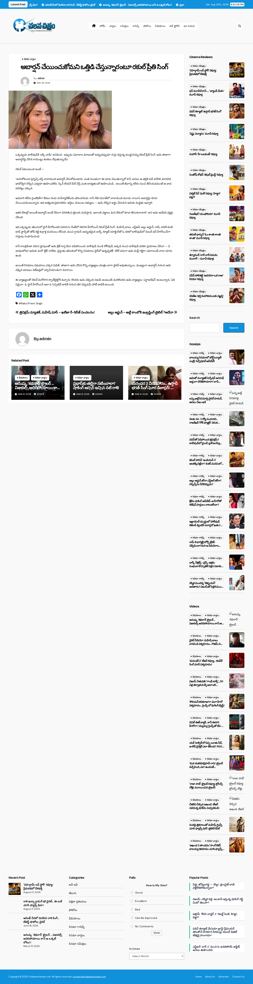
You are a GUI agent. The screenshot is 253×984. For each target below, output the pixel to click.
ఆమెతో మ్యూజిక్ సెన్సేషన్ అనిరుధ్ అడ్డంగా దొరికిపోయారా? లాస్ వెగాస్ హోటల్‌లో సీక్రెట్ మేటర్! (206, 381)
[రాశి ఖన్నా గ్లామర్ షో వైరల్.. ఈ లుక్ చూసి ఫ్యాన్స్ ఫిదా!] (15, 906)
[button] (239, 26)
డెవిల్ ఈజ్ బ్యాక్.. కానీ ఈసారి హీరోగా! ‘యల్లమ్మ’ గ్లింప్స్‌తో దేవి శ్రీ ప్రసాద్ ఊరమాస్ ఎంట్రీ (206, 726)
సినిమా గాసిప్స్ (198, 353)
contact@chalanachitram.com (89, 976)
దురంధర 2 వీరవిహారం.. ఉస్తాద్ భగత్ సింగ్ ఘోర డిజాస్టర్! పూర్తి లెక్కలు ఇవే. (155, 387)
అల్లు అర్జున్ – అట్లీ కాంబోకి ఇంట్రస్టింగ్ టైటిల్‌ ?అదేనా (141, 312)
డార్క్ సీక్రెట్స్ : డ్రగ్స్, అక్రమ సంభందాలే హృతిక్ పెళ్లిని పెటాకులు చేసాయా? (206, 566)
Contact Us (238, 976)
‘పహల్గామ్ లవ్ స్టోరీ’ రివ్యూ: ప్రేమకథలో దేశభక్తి (202, 72)
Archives (134, 949)
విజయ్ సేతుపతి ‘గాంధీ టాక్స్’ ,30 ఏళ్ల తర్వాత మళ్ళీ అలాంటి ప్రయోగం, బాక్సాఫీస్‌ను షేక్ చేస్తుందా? (206, 687)
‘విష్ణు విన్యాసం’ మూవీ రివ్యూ (203, 133)
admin (41, 78)
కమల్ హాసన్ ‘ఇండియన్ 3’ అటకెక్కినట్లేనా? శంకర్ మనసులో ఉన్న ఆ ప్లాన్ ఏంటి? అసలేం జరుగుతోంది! (205, 465)
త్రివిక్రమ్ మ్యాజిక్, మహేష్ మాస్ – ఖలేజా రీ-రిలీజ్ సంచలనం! (56, 312)
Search (194, 318)
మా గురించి (189, 26)
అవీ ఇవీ (73, 884)
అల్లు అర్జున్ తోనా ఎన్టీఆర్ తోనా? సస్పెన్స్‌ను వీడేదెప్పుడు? (205, 482)
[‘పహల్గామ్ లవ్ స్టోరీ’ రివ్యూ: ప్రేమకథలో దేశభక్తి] (15, 889)
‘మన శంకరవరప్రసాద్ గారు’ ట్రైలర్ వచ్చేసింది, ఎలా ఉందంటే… (206, 765)
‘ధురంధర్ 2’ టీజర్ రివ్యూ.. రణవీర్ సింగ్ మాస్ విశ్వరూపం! (205, 662)
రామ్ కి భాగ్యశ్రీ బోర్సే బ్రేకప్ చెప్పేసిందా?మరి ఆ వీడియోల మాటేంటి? (203, 545)
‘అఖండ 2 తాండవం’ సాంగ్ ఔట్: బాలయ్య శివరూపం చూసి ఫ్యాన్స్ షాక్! (205, 849)
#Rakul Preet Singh (31, 303)
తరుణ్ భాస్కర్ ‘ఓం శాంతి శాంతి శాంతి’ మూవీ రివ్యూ (205, 236)
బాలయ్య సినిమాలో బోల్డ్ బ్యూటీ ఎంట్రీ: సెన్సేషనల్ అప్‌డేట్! (205, 359)
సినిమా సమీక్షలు (199, 66)
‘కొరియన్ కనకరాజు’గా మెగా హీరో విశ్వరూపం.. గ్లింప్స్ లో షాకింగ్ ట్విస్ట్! (206, 703)
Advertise (223, 976)
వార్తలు (112, 26)
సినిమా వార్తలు (30, 59)
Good (139, 892)
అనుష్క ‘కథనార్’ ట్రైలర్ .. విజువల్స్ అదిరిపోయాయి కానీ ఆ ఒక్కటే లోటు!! (37, 387)
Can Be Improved (146, 918)
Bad (137, 909)
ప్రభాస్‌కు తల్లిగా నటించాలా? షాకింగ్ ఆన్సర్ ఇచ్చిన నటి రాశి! (96, 385)
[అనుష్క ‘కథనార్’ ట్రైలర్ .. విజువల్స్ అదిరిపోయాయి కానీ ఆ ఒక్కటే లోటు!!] (15, 939)
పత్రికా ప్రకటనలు (78, 901)
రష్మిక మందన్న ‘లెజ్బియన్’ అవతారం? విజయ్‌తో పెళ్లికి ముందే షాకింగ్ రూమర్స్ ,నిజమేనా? (206, 586)
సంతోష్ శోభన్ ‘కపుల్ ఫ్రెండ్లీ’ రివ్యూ (206, 174)
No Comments (144, 926)
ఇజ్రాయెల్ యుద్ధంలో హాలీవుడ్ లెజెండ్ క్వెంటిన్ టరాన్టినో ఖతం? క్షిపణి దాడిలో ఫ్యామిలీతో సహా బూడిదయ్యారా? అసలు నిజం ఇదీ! (206, 527)
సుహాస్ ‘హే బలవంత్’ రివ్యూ (203, 154)
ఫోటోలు (147, 26)
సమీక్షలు (124, 26)
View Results (157, 941)
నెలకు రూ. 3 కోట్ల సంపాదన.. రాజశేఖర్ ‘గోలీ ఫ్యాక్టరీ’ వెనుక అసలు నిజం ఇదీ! (203, 422)
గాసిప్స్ (136, 26)
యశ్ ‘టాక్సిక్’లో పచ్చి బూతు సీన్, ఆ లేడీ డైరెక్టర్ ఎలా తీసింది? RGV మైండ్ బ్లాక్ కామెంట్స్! (205, 746)
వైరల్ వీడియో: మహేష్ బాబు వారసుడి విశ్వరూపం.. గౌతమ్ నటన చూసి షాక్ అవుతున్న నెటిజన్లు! (206, 644)
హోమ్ (103, 26)
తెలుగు (73, 893)
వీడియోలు (160, 26)
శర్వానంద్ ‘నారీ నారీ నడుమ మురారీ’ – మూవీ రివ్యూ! (203, 256)
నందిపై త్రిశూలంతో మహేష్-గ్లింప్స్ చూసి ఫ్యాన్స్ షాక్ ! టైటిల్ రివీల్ (205, 826)
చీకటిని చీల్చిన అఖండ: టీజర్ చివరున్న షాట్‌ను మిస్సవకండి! (204, 806)
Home (199, 976)
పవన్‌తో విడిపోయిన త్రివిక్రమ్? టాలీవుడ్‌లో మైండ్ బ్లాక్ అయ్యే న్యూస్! (204, 443)
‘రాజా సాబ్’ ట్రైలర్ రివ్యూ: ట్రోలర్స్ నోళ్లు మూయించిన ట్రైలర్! (206, 785)
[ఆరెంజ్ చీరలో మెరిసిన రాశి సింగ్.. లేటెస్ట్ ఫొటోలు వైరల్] (15, 922)
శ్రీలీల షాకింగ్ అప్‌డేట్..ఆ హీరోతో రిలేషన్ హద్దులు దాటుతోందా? (205, 502)
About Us (210, 976)
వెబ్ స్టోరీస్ (174, 26)
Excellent (141, 901)
